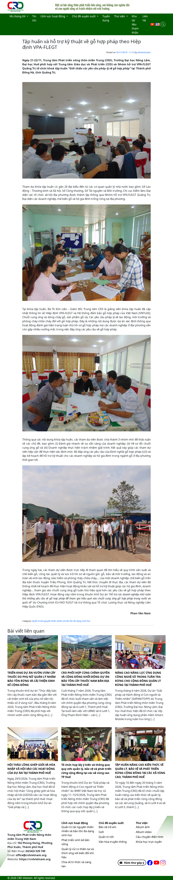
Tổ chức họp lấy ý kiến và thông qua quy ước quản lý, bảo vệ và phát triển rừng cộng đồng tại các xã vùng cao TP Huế (86, 771)
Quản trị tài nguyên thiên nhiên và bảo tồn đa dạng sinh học (61, 620)
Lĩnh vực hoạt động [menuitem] (53, 16)
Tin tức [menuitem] (34, 18)
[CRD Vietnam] (15, 7)
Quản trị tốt (106, 837)
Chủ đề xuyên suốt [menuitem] (84, 16)
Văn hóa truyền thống (113, 842)
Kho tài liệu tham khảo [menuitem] (135, 24)
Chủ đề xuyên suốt (111, 823)
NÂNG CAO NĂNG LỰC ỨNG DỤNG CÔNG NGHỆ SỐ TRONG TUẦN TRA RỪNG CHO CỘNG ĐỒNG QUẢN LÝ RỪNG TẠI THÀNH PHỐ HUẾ (138, 679)
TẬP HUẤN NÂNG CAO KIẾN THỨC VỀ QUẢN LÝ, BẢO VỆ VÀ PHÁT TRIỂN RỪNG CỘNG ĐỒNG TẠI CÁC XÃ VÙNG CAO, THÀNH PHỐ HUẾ (140, 771)
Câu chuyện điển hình (149, 837)
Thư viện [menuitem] (120, 16)
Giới (101, 832)
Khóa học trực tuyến (149, 842)
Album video (144, 832)
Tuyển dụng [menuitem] (106, 18)
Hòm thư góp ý (134, 863)
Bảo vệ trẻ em (107, 827)
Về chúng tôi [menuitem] (17, 16)
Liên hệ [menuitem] (145, 18)
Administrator (144, 52)
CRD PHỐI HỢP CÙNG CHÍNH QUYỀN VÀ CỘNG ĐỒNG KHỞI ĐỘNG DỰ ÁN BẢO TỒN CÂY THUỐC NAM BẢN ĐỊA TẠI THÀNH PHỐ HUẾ (85, 679)
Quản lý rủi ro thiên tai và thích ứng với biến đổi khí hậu (77, 853)
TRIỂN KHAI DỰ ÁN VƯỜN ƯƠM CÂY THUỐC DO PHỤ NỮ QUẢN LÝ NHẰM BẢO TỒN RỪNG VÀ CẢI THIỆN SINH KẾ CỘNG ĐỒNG (31, 679)
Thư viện (142, 823)
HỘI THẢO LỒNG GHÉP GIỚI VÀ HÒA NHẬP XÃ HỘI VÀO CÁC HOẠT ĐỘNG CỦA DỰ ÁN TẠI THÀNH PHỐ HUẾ (31, 769)
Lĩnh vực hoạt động (74, 823)
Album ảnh (143, 827)
